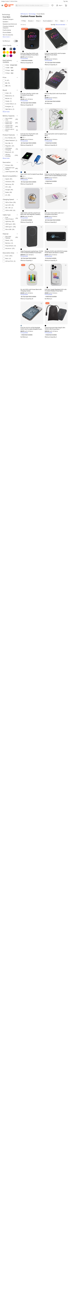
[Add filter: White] (7, 49)
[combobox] (32, 5)
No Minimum (6, 41)
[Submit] (16, 5)
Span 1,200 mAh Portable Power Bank (32, 174)
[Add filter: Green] (4, 55)
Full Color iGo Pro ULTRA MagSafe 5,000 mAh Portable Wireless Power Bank (31, 329)
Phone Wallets (7, 32)
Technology (32, 14)
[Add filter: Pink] (7, 55)
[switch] (16, 41)
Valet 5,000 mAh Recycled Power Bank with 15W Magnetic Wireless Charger (30, 214)
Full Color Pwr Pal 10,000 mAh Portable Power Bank (29, 134)
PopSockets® (7, 30)
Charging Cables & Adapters (8, 27)
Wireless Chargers (8, 19)
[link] (8, 5)
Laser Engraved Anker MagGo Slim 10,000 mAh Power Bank (55, 328)
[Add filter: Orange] (4, 52)
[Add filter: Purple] (11, 55)
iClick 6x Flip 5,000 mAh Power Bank (55, 93)
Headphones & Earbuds (10, 24)
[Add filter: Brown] (14, 52)
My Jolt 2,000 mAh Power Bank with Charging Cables (31, 290)
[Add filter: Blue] (14, 49)
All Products (24, 14)
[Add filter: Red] (11, 52)
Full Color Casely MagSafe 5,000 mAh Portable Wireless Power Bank (56, 290)
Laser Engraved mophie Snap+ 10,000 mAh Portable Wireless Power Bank (32, 251)
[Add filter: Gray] (11, 49)
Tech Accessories (8, 35)
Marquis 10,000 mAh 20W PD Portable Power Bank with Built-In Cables (56, 251)
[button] (41, 29)
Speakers (5, 21)
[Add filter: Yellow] (7, 52)
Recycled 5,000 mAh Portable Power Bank (56, 134)
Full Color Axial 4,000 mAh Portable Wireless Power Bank (55, 54)
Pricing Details (24, 58)
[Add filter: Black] (4, 49)
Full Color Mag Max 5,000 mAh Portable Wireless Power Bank (29, 54)
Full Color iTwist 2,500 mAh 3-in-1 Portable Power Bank (54, 213)
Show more (6, 37)
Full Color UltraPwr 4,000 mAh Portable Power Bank (29, 94)
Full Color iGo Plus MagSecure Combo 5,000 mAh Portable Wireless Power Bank (56, 175)
